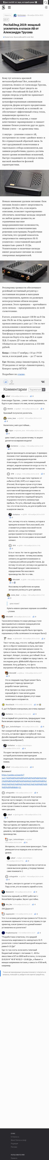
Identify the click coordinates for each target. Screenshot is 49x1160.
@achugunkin (18, 814)
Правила (14, 1158)
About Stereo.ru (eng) (18, 1140)
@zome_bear (20, 430)
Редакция (14, 1143)
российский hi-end (22, 37)
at (33, 37)
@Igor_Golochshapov (24, 745)
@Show (21, 673)
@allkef (18, 409)
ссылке (21, 374)
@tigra (23, 446)
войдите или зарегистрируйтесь (32, 974)
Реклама (14, 1147)
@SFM (25, 514)
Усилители (9, 37)
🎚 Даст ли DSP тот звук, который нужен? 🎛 (20, 2)
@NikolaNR (18, 638)
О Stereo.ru (15, 1137)
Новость (7, 15)
